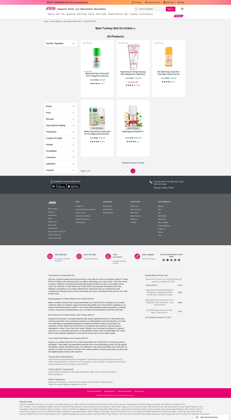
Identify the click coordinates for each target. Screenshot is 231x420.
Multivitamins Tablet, (85, 411)
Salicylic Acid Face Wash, (96, 414)
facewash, (157, 409)
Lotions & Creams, (75, 382)
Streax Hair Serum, (184, 411)
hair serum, (40, 404)
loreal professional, (90, 407)
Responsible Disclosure (56, 231)
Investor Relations (54, 235)
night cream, (147, 409)
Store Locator (80, 213)
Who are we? (52, 209)
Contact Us (79, 206)
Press (50, 218)
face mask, (59, 404)
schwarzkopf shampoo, (175, 409)
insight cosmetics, (192, 407)
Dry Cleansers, (193, 414)
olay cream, (116, 407)
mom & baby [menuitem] (101, 14)
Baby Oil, (98, 382)
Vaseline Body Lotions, (35, 414)
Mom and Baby (163, 222)
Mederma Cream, (69, 411)
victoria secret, (119, 404)
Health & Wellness (164, 226)
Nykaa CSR (52, 225)
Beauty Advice (100, 9)
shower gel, (162, 407)
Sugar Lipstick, (50, 414)
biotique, (67, 404)
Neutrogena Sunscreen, (151, 414)
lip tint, (130, 407)
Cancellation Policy (124, 391)
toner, (34, 407)
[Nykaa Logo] (51, 8)
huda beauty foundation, (131, 409)
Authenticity (52, 215)
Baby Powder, (88, 382)
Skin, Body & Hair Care (72, 21)
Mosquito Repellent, (72, 384)
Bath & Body (162, 216)
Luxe (159, 235)
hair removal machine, (38, 409)
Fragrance (161, 229)
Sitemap (133, 222)
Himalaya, (57, 372)
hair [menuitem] (63, 14)
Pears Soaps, (166, 414)
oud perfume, (73, 409)
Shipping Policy (109, 391)
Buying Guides (108, 213)
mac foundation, (54, 409)
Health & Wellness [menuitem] (115, 14)
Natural (160, 232)
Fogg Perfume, (112, 414)
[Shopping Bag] (182, 9)
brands (71, 9)
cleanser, (57, 407)
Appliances (162, 219)
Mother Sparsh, (101, 372)
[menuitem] (178, 16)
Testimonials (52, 222)
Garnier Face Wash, (118, 411)
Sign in (170, 9)
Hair (159, 213)
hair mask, (165, 404)
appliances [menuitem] (70, 14)
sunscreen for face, (176, 407)
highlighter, (30, 404)
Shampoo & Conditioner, (58, 382)
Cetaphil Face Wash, (54, 411)
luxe (77, 9)
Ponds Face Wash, (169, 411)
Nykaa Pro (134, 219)
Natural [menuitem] (91, 14)
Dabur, (51, 372)
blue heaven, (190, 409)
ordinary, (27, 407)
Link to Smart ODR (54, 238)
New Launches (135, 209)
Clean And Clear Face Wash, (130, 414)
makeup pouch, (86, 409)
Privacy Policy (139, 391)
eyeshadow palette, (45, 407)
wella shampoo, (114, 409)
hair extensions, (104, 407)
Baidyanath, (84, 372)
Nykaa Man (134, 213)
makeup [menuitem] (51, 14)
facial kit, (100, 404)
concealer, (49, 404)
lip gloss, (75, 404)
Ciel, (109, 372)
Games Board (108, 209)
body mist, (103, 409)
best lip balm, (30, 411)
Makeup (161, 206)
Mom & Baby (56, 21)
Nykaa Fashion (86, 9)
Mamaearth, (66, 372)
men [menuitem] (126, 14)
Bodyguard (58, 374)
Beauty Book (107, 206)
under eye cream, (140, 407)
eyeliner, (157, 404)
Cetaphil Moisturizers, (153, 411)
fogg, (124, 407)
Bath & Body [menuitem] (82, 14)
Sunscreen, (58, 384)
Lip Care (83, 384)
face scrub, (41, 411)
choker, (64, 409)
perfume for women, (88, 404)
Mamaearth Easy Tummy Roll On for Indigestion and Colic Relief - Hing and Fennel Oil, (88, 362)
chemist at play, (67, 407)
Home (46, 21)
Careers (51, 212)
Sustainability (53, 228)
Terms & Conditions (94, 391)
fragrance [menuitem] (134, 14)
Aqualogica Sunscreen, (77, 414)
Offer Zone (134, 206)
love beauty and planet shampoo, (140, 404)
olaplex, (96, 409)
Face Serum (204, 414)
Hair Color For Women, (135, 411)
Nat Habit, (76, 372)
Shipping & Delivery (82, 219)
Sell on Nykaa (80, 222)
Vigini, (92, 372)
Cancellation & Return (83, 216)
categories (62, 9)
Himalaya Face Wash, (101, 411)
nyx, (163, 409)
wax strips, (152, 407)
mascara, (78, 407)
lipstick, (23, 404)
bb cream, (109, 404)
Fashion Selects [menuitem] (146, 14)
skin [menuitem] (58, 14)
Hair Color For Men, (179, 414)
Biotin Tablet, (62, 414)
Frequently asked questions (86, 209)
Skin (159, 209)
